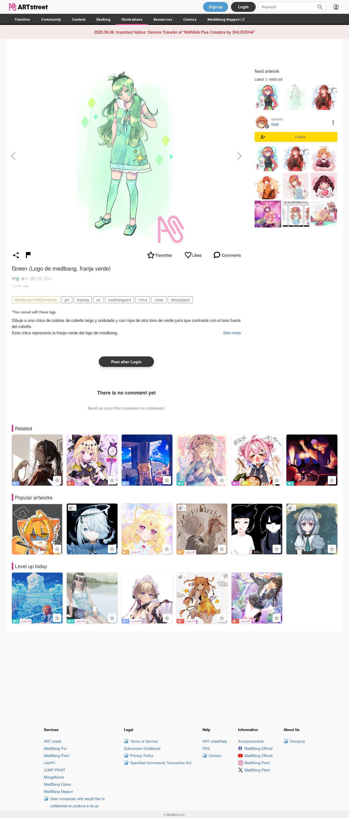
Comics (189, 19)
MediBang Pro (55, 748)
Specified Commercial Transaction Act (160, 762)
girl (67, 299)
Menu (333, 122)
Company (297, 741)
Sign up (215, 7)
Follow (300, 136)
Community (51, 19)
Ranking (103, 19)
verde (158, 299)
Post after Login (126, 361)
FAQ (206, 748)
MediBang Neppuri (228, 19)
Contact (215, 755)
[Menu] (336, 7)
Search (320, 7)
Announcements (251, 741)
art (98, 299)
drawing (83, 299)
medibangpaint (119, 299)
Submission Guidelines (142, 748)
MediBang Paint (56, 755)
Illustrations (131, 19)
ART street (52, 741)
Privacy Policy (141, 755)
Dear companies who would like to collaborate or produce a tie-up (77, 802)
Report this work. (28, 255)
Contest (78, 19)
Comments (231, 255)
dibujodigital (180, 299)
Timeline (22, 19)
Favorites (164, 255)
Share (16, 255)
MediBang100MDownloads (36, 299)
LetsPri (49, 762)
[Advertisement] (174, 675)
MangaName (54, 777)
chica (142, 299)
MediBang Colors (57, 784)
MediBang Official (258, 748)
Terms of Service (144, 741)
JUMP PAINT (54, 769)
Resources (162, 19)
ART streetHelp (215, 741)
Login (243, 7)
